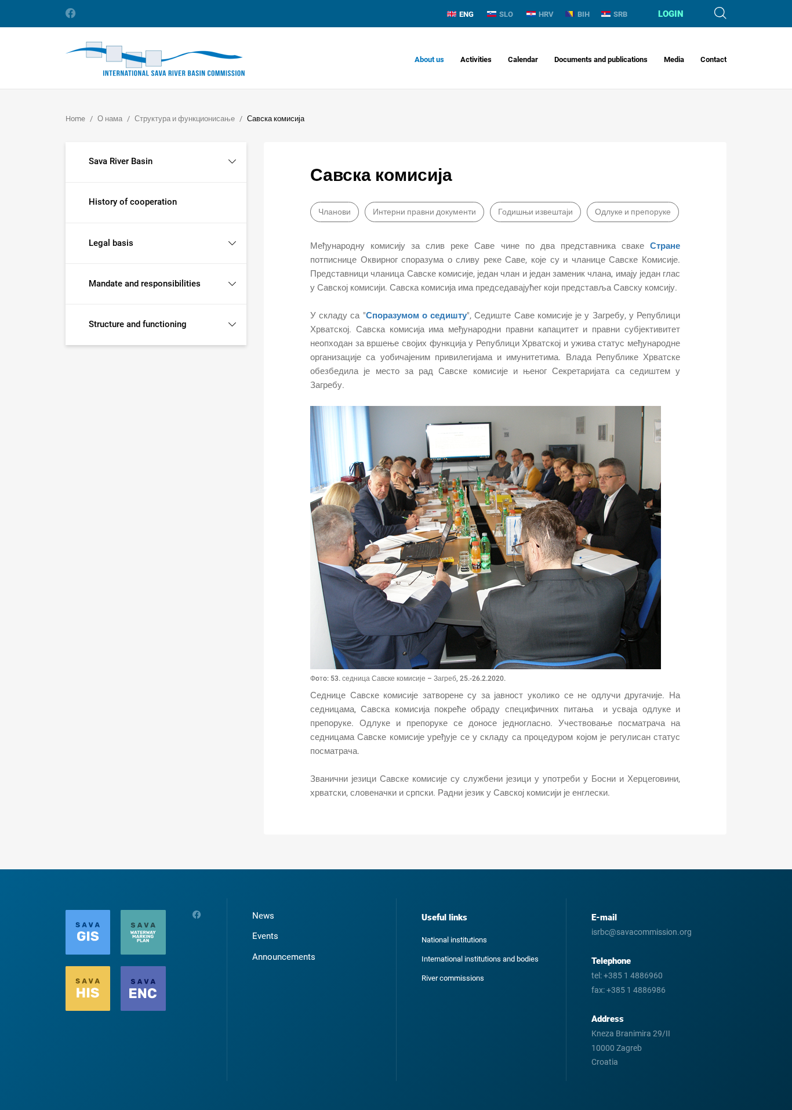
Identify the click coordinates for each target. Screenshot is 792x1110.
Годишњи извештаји (535, 211)
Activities (476, 59)
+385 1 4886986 (636, 990)
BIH (583, 14)
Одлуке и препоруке (633, 211)
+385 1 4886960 (633, 975)
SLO (506, 14)
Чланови (334, 211)
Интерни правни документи (424, 211)
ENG (466, 14)
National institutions (454, 939)
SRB (620, 14)
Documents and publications (601, 59)
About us (429, 59)
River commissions (453, 978)
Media (674, 59)
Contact (713, 59)
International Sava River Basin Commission (155, 59)
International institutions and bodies (480, 959)
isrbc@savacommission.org (641, 932)
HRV (546, 14)
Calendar (523, 59)
